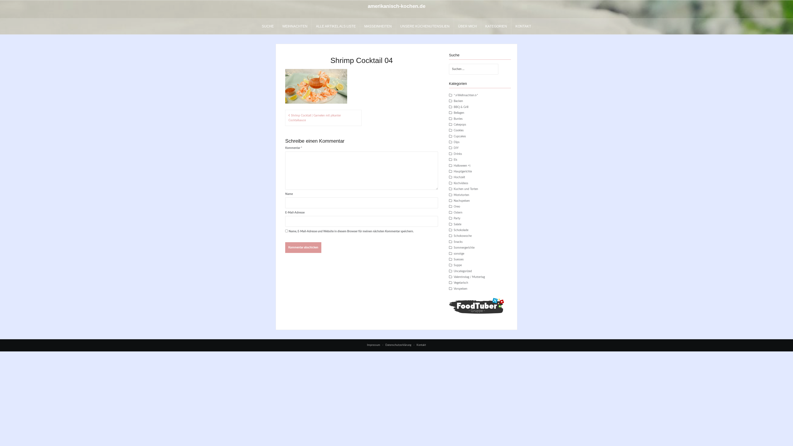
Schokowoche (463, 236)
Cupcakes (460, 136)
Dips (456, 142)
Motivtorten (461, 195)
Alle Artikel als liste (336, 26)
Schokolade (461, 230)
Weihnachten (294, 26)
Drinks (458, 154)
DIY (456, 148)
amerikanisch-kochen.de (396, 6)
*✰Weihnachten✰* (466, 95)
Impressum (373, 345)
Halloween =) (462, 165)
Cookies (459, 130)
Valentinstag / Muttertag (469, 277)
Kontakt (523, 26)
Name (289, 194)
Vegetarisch (461, 282)
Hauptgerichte (463, 171)
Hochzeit (459, 177)
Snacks (458, 242)
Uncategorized (463, 271)
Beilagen (459, 113)
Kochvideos (461, 183)
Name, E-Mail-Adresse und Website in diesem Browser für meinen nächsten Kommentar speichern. (351, 231)
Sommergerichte (464, 247)
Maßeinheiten (378, 26)
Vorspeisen (460, 288)
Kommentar (293, 148)
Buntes (458, 118)
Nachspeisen (462, 200)
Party (457, 218)
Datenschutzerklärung (398, 345)
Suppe (458, 265)
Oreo (457, 206)
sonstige (459, 253)
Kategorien (496, 26)
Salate (457, 224)
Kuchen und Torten (466, 189)
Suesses (459, 259)
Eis (455, 159)
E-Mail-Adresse (295, 212)
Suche (268, 26)
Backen (458, 101)
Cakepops (460, 124)
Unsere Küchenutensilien (425, 26)
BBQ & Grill (461, 107)
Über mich (467, 26)
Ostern (458, 212)
